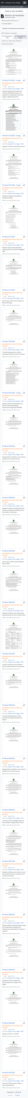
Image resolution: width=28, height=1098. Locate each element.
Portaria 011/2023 (8, 290)
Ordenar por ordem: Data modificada (11, 41)
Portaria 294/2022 (8, 602)
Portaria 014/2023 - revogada (12, 136)
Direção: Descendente (7, 44)
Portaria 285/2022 (8, 914)
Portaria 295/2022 (8, 551)
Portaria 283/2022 (8, 1023)
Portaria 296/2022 (8, 497)
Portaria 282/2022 (8, 1072)
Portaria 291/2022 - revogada (12, 393)
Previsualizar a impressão (10, 33)
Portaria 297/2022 (8, 446)
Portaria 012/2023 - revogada (12, 80)
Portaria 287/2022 (8, 861)
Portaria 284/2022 (8, 970)
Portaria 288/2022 (8, 810)
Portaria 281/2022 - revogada (12, 185)
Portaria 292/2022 (8, 654)
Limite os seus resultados (14, 11)
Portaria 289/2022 (8, 758)
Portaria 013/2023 (8, 237)
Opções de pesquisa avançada (13, 28)
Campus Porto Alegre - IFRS (15, 89)
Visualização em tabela (21, 37)
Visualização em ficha (8, 37)
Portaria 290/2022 (8, 705)
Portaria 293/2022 (8, 341)
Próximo (17, 1095)
